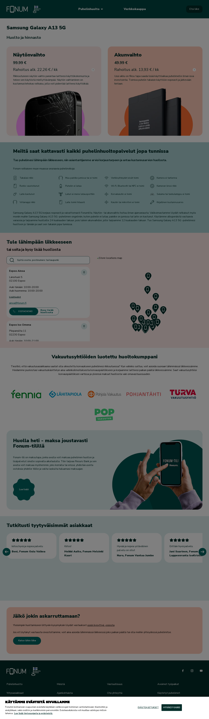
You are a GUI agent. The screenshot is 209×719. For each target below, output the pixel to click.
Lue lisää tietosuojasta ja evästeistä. (33, 713)
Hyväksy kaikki (171, 707)
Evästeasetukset (148, 707)
